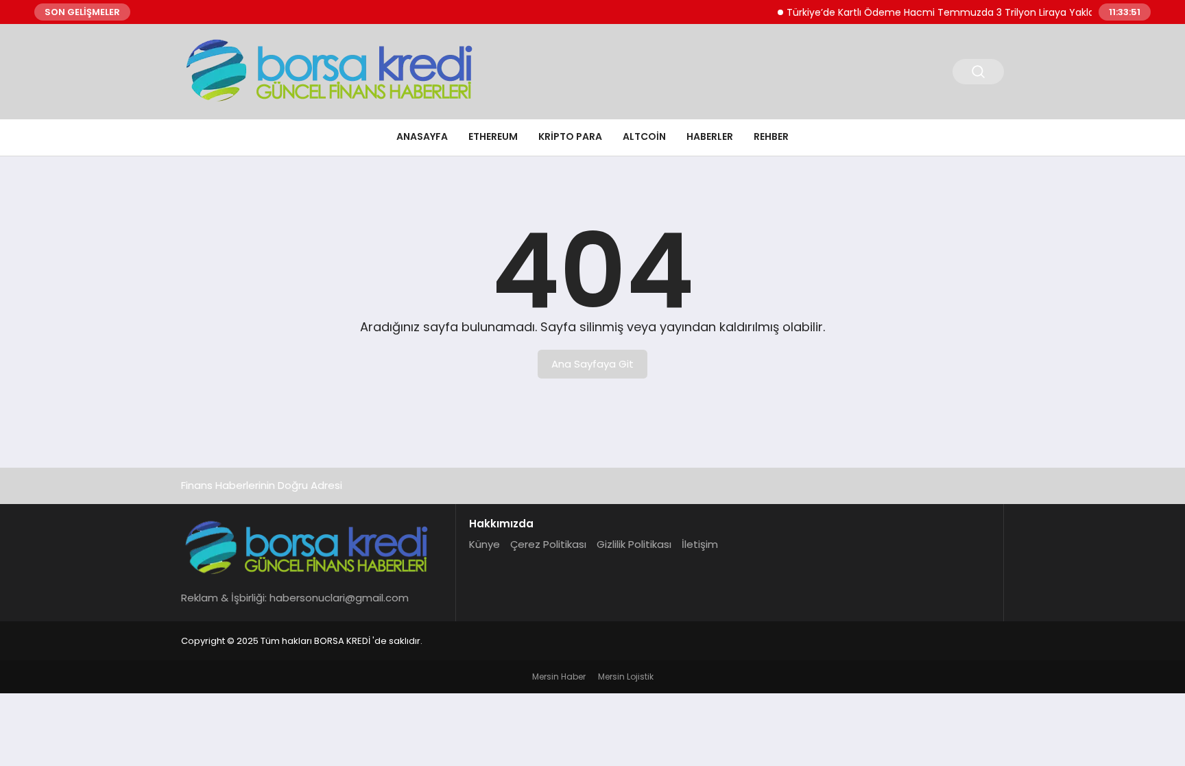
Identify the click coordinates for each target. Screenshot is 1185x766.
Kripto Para (570, 136)
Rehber (771, 136)
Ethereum (493, 136)
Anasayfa (422, 136)
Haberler (709, 136)
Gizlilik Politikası (634, 544)
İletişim (700, 544)
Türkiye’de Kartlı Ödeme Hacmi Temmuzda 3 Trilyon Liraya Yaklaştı (937, 12)
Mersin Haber (559, 676)
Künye (484, 544)
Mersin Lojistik (626, 676)
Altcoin (644, 136)
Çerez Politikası (548, 544)
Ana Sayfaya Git (592, 364)
